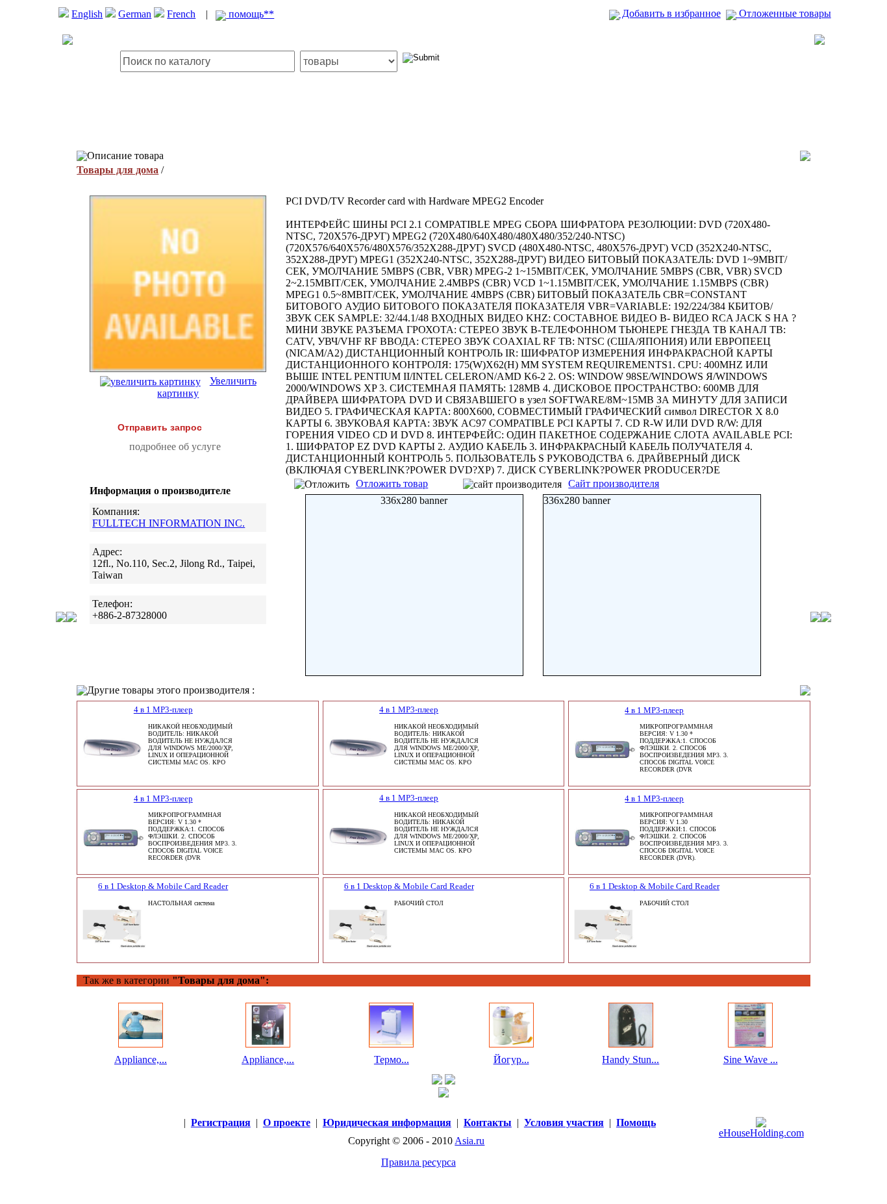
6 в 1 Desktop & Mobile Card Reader (163, 886)
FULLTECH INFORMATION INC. (168, 523)
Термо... (391, 1059)
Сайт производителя (613, 483)
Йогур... (511, 1059)
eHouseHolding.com (761, 1132)
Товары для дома (117, 169)
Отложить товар (392, 483)
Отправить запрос (160, 427)
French (181, 13)
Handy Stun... (630, 1059)
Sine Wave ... (750, 1059)
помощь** (250, 13)
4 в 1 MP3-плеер (163, 709)
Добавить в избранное (670, 13)
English (87, 13)
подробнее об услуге (175, 446)
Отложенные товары (783, 13)
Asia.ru (469, 1140)
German (134, 13)
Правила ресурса (418, 1162)
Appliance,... (140, 1059)
